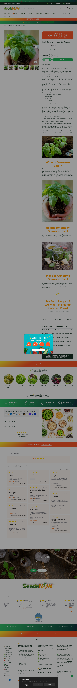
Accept (38, 684)
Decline (49, 684)
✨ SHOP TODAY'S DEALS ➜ (38, 350)
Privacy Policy (45, 681)
